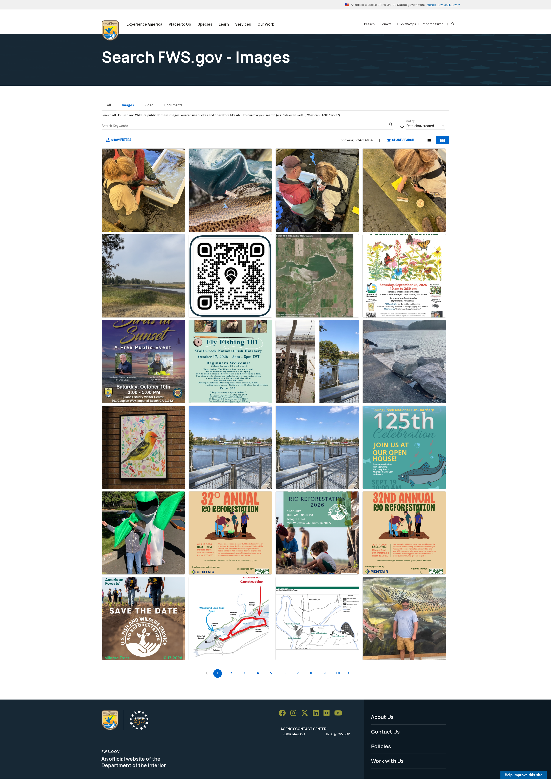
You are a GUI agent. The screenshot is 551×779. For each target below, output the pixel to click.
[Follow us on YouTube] (339, 713)
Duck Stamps (406, 24)
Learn (224, 24)
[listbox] (425, 126)
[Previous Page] (206, 673)
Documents (173, 105)
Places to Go (180, 24)
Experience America (144, 24)
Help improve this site (523, 774)
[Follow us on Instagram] (294, 713)
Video (149, 105)
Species (205, 24)
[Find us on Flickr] (328, 713)
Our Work (265, 24)
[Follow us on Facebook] (284, 713)
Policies (381, 746)
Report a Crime (432, 24)
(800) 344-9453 (294, 734)
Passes (369, 24)
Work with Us (387, 760)
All (109, 105)
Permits (386, 24)
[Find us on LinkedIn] (317, 713)
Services (243, 24)
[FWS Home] (110, 30)
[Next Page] (348, 673)
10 (338, 673)
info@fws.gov (338, 734)
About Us (382, 716)
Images (128, 105)
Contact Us (385, 731)
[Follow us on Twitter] (306, 713)
